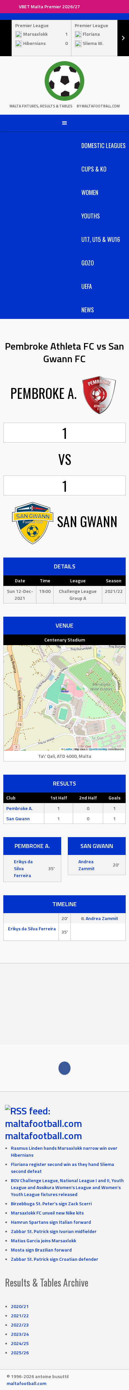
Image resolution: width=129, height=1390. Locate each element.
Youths (90, 216)
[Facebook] (64, 1068)
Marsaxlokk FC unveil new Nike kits (47, 1212)
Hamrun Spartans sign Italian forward (51, 1221)
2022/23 (20, 1324)
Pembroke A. (19, 808)
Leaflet (68, 749)
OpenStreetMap (98, 749)
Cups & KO (94, 169)
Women (89, 192)
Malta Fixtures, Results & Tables (41, 106)
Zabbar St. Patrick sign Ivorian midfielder (54, 1231)
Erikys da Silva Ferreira (23, 868)
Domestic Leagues (103, 145)
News (87, 309)
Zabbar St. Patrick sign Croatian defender (54, 1258)
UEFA (86, 286)
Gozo (87, 262)
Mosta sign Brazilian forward (41, 1249)
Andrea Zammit (86, 865)
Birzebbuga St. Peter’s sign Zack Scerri (51, 1203)
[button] (65, 691)
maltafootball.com (43, 1135)
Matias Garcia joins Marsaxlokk (43, 1240)
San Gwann (18, 818)
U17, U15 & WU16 (100, 239)
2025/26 (20, 1352)
